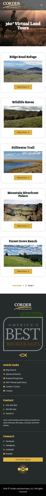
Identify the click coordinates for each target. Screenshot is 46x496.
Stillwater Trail (23, 148)
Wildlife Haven (23, 102)
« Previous (17, 285)
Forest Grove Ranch (23, 241)
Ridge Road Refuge (23, 57)
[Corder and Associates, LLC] (12, 5)
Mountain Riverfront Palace (23, 194)
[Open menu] (41, 5)
